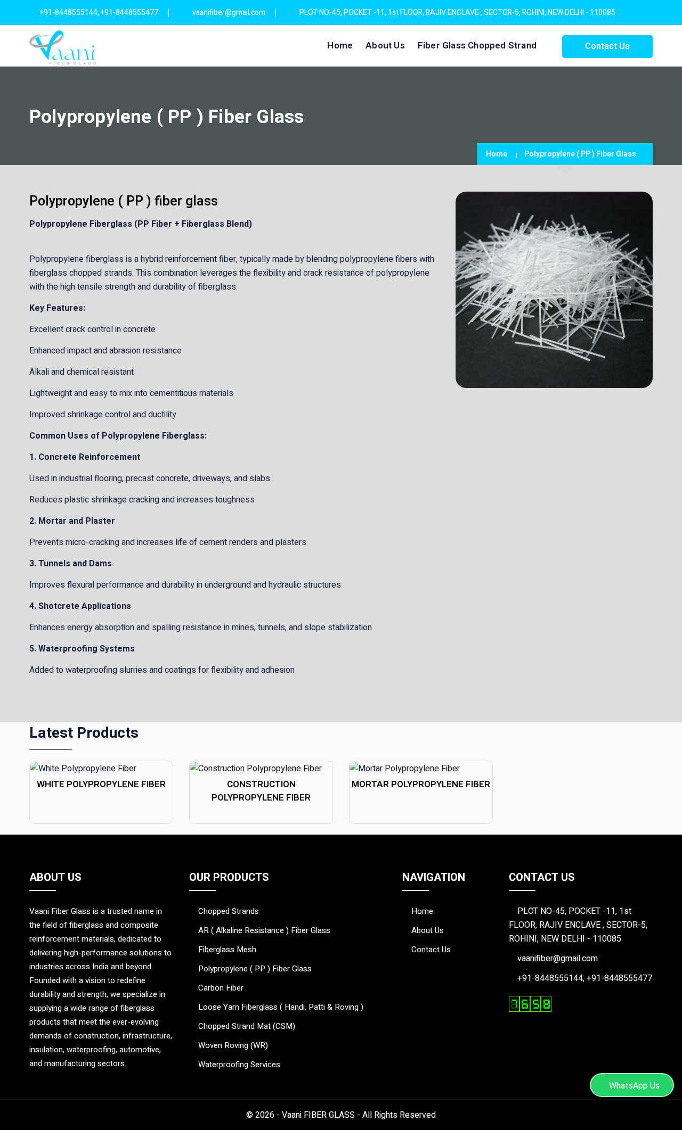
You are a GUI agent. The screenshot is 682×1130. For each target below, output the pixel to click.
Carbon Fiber (220, 988)
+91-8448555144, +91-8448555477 (99, 12)
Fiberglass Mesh (227, 949)
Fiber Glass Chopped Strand (477, 45)
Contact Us (607, 46)
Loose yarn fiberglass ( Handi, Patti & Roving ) (280, 1007)
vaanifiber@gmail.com (228, 12)
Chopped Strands (228, 911)
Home (340, 45)
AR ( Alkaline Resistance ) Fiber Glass (264, 930)
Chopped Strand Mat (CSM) (246, 1026)
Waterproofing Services (239, 1064)
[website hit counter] (530, 1003)
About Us (385, 45)
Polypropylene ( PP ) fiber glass (255, 969)
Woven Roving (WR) (233, 1045)
